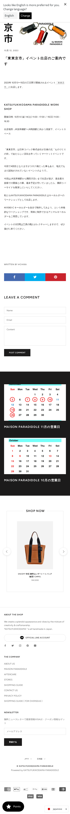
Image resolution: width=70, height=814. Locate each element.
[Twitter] (13, 645)
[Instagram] (20, 645)
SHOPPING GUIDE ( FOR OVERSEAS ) (23, 701)
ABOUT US (9, 663)
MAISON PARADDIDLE (15, 669)
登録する (13, 742)
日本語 (39, 759)
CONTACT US (11, 690)
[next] (63, 551)
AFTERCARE (10, 674)
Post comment (17, 353)
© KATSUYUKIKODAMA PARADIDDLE (35, 766)
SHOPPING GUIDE (13, 685)
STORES (8, 679)
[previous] (7, 551)
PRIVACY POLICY (13, 695)
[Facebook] (5, 645)
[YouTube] (35, 645)
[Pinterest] (28, 645)
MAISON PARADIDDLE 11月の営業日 (32, 427)
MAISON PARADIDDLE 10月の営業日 (32, 480)
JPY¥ (26, 759)
